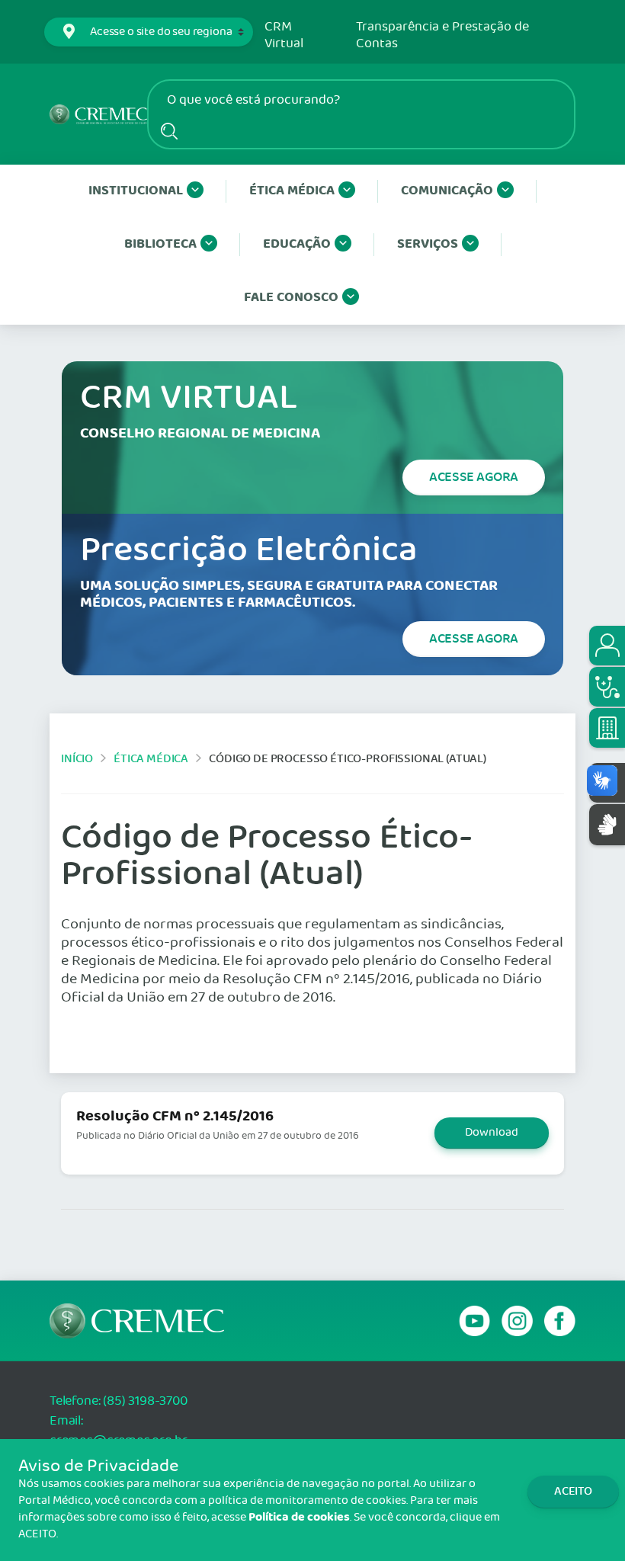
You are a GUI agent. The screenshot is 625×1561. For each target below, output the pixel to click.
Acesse (473, 477)
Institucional (135, 191)
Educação (297, 244)
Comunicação (447, 191)
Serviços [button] (427, 244)
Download (491, 1132)
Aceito (573, 1491)
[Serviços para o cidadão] (607, 645)
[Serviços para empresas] (607, 728)
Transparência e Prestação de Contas (442, 35)
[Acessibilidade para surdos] (607, 824)
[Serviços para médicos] (607, 687)
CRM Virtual (283, 35)
